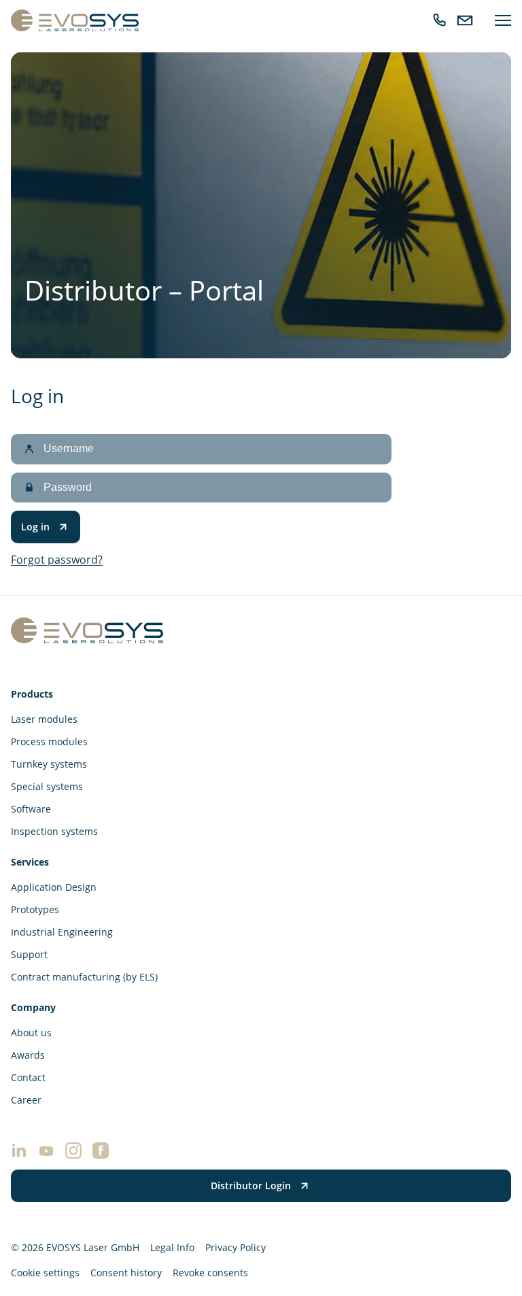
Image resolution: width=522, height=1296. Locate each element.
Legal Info (172, 1247)
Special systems (47, 786)
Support (29, 954)
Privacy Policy (235, 1247)
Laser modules (44, 719)
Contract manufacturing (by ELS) (84, 976)
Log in (35, 526)
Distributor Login (251, 1185)
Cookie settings (45, 1272)
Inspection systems (54, 831)
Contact (28, 1077)
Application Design (54, 887)
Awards (28, 1054)
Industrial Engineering (62, 931)
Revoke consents (210, 1272)
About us (31, 1032)
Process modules (49, 741)
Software (31, 808)
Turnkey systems (49, 763)
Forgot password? (57, 559)
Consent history (126, 1272)
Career (26, 1099)
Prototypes (35, 909)
